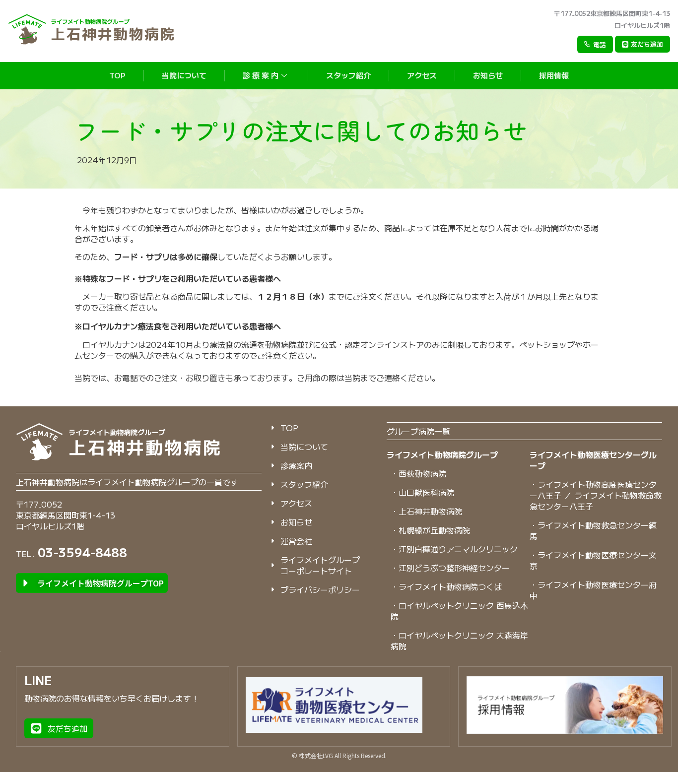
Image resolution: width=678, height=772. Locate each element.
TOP (117, 75)
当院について (184, 75)
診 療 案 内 (260, 75)
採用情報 (554, 75)
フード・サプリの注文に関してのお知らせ (300, 130)
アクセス (422, 75)
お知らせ (488, 75)
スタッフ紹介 (348, 75)
